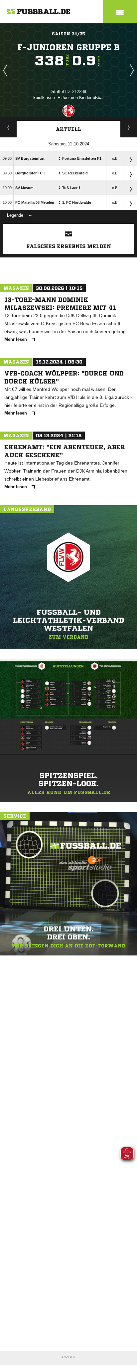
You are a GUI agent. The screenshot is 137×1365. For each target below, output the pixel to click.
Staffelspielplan (8, 127)
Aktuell (68, 129)
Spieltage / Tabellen (129, 127)
